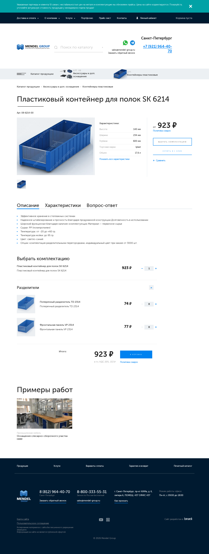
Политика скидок (162, 130)
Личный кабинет (148, 18)
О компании (51, 18)
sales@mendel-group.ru (123, 50)
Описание (28, 205)
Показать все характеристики (114, 159)
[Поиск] (78, 47)
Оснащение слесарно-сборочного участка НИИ (42, 437)
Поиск (102, 47)
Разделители (28, 287)
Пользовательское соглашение (33, 523)
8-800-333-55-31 (92, 492)
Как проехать (121, 501)
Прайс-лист (105, 18)
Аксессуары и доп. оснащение (61, 86)
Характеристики (63, 205)
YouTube (101, 519)
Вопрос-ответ (102, 205)
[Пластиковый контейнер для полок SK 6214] (56, 146)
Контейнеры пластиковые (97, 86)
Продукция (22, 466)
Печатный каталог (183, 466)
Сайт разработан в (174, 519)
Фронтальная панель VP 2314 (57, 324)
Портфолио (87, 18)
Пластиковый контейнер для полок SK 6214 (42, 266)
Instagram (108, 519)
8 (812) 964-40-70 (54, 492)
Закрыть (190, 6)
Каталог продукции (42, 73)
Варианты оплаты (95, 466)
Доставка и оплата (26, 18)
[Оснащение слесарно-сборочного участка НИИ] (44, 413)
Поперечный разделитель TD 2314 (60, 301)
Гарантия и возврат (138, 466)
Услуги (69, 18)
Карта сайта (23, 519)
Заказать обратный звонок (121, 53)
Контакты (122, 18)
